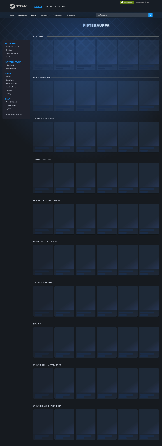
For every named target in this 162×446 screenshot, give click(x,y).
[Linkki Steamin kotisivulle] (18, 8)
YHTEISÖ (48, 6)
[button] (13, 15)
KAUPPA (38, 6)
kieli (148, 2)
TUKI (64, 6)
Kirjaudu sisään (139, 2)
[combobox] (122, 15)
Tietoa (56, 6)
